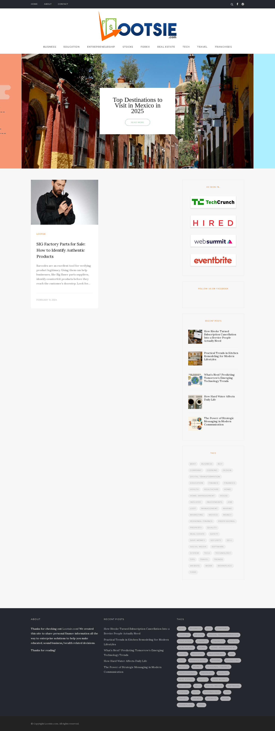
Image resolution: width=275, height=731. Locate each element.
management (209, 508)
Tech (186, 46)
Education (72, 46)
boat (193, 464)
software (218, 546)
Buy (220, 464)
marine (227, 508)
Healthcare (211, 489)
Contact (63, 4)
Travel (202, 46)
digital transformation (205, 476)
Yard (193, 572)
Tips (192, 559)
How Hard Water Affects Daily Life (125, 661)
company (195, 470)
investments (214, 502)
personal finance (201, 521)
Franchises (223, 46)
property (196, 527)
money (227, 515)
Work (208, 566)
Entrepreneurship (101, 46)
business (206, 464)
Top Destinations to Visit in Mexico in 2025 (137, 105)
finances (229, 483)
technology (223, 553)
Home (34, 4)
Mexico (213, 515)
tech (207, 553)
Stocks (128, 46)
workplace (225, 566)
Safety (214, 534)
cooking (212, 470)
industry (195, 502)
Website (195, 566)
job (230, 502)
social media (198, 546)
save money (197, 540)
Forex (145, 46)
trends (218, 559)
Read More (137, 122)
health (194, 489)
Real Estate (166, 46)
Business (49, 46)
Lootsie (41, 234)
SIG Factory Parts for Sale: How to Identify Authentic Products (60, 250)
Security (215, 540)
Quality (212, 527)
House (224, 496)
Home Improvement (202, 496)
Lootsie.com (70, 628)
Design (227, 470)
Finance (214, 483)
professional (226, 521)
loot (193, 508)
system (194, 553)
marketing (196, 515)
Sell (229, 540)
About (48, 4)
